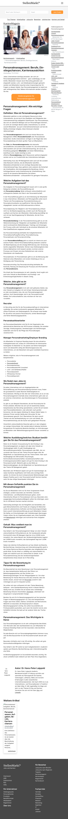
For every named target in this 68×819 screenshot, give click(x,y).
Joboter (38, 811)
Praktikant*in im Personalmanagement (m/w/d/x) (57, 48)
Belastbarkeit (10, 517)
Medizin (38, 800)
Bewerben (37, 19)
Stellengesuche (8, 792)
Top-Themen (11, 19)
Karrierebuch (39, 781)
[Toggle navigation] (62, 3)
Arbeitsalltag (21, 19)
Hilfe (5, 785)
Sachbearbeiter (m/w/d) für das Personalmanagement (57, 55)
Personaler (28, 580)
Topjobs (38, 772)
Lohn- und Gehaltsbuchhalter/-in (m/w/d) (57, 77)
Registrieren (39, 778)
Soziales (38, 794)
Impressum (7, 776)
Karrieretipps (39, 776)
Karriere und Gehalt (58, 19)
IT (36, 807)
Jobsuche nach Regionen (43, 770)
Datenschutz (7, 780)
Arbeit (37, 809)
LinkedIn (18, 692)
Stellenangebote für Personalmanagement (26, 97)
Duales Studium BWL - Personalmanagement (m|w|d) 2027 (57, 65)
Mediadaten (7, 800)
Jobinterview (46, 19)
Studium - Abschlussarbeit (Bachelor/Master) (56, 90)
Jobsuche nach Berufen (43, 768)
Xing (38, 690)
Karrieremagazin (8, 58)
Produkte (6, 796)
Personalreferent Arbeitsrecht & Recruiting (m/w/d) (56, 103)
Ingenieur (38, 805)
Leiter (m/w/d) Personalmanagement (57, 41)
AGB (4, 778)
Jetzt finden (57, 12)
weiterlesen (12, 751)
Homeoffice (39, 796)
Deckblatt (30, 592)
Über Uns (7, 806)
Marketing (38, 803)
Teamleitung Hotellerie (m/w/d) (57, 84)
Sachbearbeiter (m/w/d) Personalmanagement (57, 33)
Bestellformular (8, 798)
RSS (4, 782)
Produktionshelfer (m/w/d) (56, 71)
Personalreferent (12, 363)
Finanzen (38, 798)
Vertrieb (38, 792)
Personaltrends (8, 794)
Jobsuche (29, 19)
